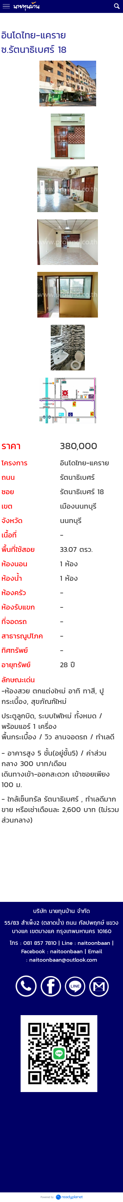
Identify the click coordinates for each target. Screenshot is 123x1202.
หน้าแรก (8, 19)
